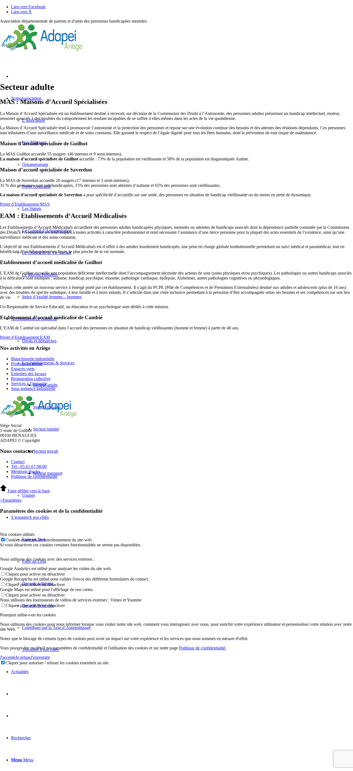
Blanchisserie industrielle (32, 358)
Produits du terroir (26, 363)
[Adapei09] (41, 49)
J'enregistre (40, 657)
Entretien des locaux (28, 373)
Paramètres (12, 500)
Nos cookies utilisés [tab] (17, 534)
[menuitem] (187, 495)
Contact (18, 461)
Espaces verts (22, 368)
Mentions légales (25, 471)
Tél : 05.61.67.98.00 (29, 466)
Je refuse (23, 657)
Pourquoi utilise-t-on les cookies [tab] (28, 614)
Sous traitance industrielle (33, 388)
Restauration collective (30, 378)
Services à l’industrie (29, 383)
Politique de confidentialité (34, 476)
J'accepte (7, 657)
